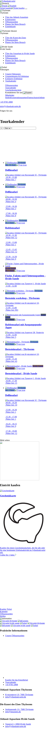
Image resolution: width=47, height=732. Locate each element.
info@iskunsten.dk (13, 712)
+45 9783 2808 (6, 102)
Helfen (3, 616)
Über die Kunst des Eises (15, 38)
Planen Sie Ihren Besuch (15, 24)
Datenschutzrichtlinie (36, 97)
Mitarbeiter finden (9, 96)
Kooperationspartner (18, 97)
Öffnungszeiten (11, 22)
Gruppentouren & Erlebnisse (17, 76)
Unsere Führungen (13, 74)
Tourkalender (10, 81)
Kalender (4, 611)
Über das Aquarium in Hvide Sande (20, 53)
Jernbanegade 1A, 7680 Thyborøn (19, 709)
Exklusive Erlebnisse (13, 79)
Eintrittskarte (10, 26)
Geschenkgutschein (13, 90)
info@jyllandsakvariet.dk (10, 106)
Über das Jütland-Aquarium (16, 17)
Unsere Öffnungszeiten (14, 636)
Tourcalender (10, 88)
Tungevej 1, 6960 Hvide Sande (18, 724)
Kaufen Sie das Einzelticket (16, 680)
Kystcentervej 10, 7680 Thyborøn (19, 694)
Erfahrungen (10, 19)
